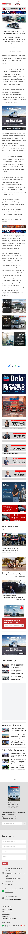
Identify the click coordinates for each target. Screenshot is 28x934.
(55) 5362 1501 (9, 884)
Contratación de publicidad (9, 918)
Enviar (5, 863)
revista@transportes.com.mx (13, 899)
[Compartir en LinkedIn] (19, 366)
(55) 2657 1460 (9, 892)
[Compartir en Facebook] (9, 366)
